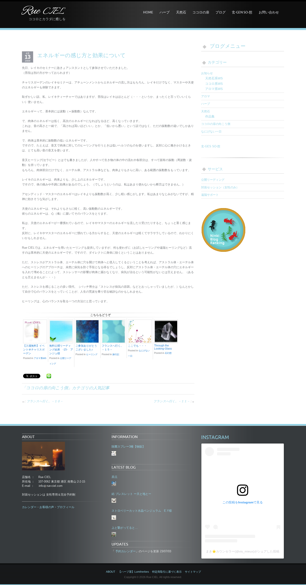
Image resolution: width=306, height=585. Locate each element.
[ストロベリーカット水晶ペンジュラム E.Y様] (114, 517)
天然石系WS (214, 78)
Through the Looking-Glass (163, 347)
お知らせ (207, 73)
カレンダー (29, 507)
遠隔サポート (210, 194)
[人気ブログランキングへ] (223, 229)
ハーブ (164, 12)
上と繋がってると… (125, 527)
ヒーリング (91, 354)
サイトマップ (193, 571)
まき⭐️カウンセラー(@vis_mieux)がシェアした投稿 (242, 551)
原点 (114, 476)
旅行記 (115, 354)
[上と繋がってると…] (114, 534)
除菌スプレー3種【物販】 (128, 446)
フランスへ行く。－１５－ (112, 347)
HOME (148, 12)
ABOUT (110, 571)
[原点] (114, 483)
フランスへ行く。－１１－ (171, 401)
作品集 (210, 116)
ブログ (220, 12)
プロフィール (65, 507)
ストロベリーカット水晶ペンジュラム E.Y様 (142, 510)
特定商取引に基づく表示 (167, 571)
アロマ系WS (40, 358)
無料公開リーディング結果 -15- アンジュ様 (61, 349)
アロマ (205, 96)
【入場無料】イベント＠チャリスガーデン (34, 349)
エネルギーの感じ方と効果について (81, 55)
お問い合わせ (269, 12)
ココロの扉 (200, 12)
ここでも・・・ (137, 345)
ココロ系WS (214, 83)
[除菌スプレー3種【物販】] (114, 453)
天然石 (181, 12)
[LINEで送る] (49, 375)
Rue (43, 11)
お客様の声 (46, 507)
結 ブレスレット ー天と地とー (131, 494)
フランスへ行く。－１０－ (45, 401)
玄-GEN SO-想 (242, 12)
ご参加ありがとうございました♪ (86, 347)
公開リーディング (212, 179)
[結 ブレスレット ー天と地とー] (114, 500)
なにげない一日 (211, 131)
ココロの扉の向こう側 (47, 387)
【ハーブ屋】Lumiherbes (133, 571)
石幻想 (168, 353)
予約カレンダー (125, 551)
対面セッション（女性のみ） (220, 187)
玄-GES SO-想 (210, 146)
